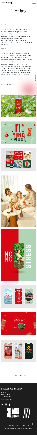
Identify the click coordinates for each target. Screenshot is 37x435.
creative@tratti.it (6, 400)
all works (8, 84)
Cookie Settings (27, 428)
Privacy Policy (9, 428)
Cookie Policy (18, 428)
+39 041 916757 (25, 425)
